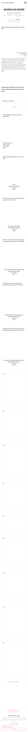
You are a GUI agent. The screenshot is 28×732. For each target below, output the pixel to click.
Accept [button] (14, 729)
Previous (5, 694)
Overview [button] (11, 19)
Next (22, 694)
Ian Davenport (7, 3)
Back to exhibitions (14, 710)
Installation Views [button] (14, 21)
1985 (4, 148)
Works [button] (18, 19)
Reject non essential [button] (7, 726)
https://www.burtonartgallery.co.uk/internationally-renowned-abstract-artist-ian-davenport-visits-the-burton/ (12, 89)
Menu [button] (25, 3)
